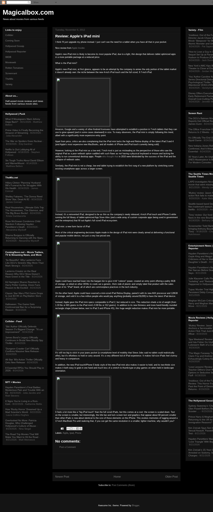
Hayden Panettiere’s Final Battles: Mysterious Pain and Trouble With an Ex (24, 390)
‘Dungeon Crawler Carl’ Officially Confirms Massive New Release (22, 350)
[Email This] (68, 428)
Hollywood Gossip (14, 46)
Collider (9, 35)
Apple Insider (78, 48)
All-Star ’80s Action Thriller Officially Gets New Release (23, 361)
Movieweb (10, 62)
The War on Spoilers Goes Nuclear (23, 141)
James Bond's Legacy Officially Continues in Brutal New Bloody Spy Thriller (24, 340)
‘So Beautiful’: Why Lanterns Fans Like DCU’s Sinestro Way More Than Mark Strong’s (24, 263)
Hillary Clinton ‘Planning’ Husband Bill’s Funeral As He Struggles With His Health (23, 185)
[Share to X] (74, 428)
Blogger (135, 505)
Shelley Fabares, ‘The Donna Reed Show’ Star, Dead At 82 (23, 198)
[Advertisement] (116, 461)
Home (117, 476)
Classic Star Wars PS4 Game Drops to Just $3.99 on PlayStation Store (24, 294)
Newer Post (62, 476)
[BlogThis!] (71, 428)
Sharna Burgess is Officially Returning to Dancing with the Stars (24, 236)
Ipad (72, 433)
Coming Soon (12, 40)
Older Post (171, 476)
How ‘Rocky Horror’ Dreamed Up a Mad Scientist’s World (23, 410)
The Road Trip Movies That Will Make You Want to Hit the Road (21, 435)
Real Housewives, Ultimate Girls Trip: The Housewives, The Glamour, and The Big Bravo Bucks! (24, 210)
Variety (8, 84)
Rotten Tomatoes (14, 67)
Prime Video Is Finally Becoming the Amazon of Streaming (24, 131)
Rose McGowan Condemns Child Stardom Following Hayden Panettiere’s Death (22, 224)
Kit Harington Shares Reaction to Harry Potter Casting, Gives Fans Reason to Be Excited (22, 285)
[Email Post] (62, 428)
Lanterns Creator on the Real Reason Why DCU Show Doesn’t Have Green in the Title (22, 274)
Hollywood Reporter (15, 51)
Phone (78, 433)
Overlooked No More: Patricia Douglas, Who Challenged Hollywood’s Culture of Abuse (20, 423)
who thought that (110, 156)
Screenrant (11, 73)
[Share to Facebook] (77, 428)
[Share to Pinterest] (80, 428)
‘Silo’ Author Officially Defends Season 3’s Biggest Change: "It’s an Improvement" (24, 329)
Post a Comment (67, 447)
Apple (65, 433)
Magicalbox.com (28, 12)
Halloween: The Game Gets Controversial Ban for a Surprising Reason (23, 307)
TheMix (9, 78)
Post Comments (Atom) (123, 485)
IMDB (8, 57)
